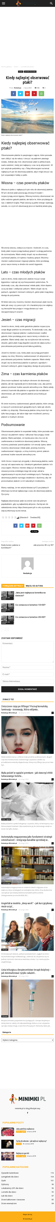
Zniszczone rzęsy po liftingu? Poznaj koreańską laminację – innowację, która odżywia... (24, 708)
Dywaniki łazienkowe (10, 1173)
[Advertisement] (27, 35)
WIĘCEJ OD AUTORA (34, 586)
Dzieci (21, 71)
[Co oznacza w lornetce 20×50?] (7, 620)
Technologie (6, 883)
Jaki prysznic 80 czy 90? (43, 545)
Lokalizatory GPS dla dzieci (12, 1188)
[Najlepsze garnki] (7, 1156)
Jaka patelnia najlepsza (25, 1129)
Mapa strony (27, 1214)
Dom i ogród (6, 819)
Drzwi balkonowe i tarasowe (13, 1199)
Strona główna (6, 67)
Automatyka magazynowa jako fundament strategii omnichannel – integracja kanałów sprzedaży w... (26, 838)
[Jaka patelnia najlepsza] (7, 1132)
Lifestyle (4, 950)
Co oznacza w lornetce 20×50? (30, 617)
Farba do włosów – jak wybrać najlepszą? (31, 1141)
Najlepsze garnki (22, 1153)
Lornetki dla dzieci (30, 71)
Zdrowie (4, 1016)
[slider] (9, 517)
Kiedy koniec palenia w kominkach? (10, 546)
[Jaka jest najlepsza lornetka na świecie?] (7, 595)
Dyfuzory (5, 1184)
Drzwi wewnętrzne (9, 1203)
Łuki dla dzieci (7, 1196)
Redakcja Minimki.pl (9, 713)
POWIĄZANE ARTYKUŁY (13, 586)
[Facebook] (27, 1112)
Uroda (4, 753)
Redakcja (17, 88)
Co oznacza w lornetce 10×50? (30, 605)
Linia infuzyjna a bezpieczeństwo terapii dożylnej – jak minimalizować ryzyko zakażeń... (26, 971)
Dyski (3, 1180)
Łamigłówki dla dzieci (10, 1176)
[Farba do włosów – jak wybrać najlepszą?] (7, 1144)
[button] (51, 3)
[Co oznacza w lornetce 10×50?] (7, 607)
